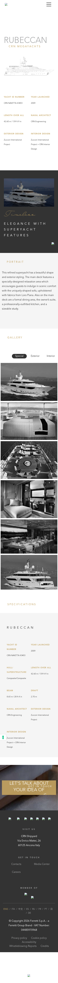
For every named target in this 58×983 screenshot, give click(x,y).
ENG (5, 909)
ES (27, 909)
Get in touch (40, 786)
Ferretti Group (17, 925)
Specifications (32, 13)
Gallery (17, 13)
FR (40, 909)
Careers (16, 872)
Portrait (6, 13)
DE (29, 913)
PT (45, 909)
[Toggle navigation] (48, 4)
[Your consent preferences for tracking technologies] (3, 737)
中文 (20, 909)
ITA (13, 909)
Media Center (42, 864)
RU (33, 909)
